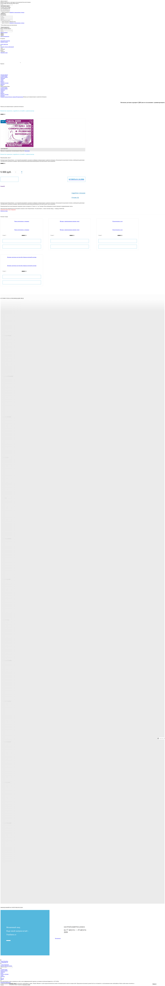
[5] (4, 114)
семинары (3, 78)
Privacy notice (161, 738)
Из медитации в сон (118, 221)
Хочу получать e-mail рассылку (9, 21)
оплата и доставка (4, 82)
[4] (3, 114)
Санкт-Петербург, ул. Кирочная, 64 (4, 962)
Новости (2, 81)
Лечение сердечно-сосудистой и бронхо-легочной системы (21, 257)
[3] (2, 114)
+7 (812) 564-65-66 (5, 964)
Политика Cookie (26, 984)
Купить (22, 241)
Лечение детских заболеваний (7, 46)
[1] (22, 235)
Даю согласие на (13, 12)
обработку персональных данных (17, 12)
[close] (164, 738)
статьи (2, 80)
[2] (1, 114)
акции (2, 973)
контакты (3, 84)
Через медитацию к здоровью (21, 221)
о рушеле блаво (4, 76)
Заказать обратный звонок (6, 965)
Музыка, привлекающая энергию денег (69, 221)
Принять (154, 984)
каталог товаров (4, 77)
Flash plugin (27, 150)
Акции (2, 79)
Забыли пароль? (4, 32)
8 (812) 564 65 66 (4, 44)
